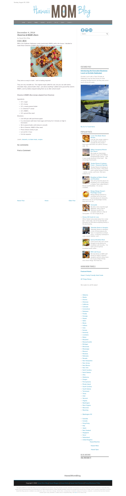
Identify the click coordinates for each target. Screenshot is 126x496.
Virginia (84, 400)
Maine (84, 337)
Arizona (84, 299)
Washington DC (87, 414)
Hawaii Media (65, 483)
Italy (83, 425)
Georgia (85, 316)
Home (23, 23)
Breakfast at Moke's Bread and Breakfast (99, 178)
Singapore (85, 432)
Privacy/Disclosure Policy (92, 483)
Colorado (85, 306)
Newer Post (20, 200)
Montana (85, 353)
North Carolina (87, 370)
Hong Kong (85, 423)
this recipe (49, 45)
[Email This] (18, 41)
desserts (24, 139)
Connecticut (86, 309)
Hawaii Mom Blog (42, 483)
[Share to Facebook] (24, 41)
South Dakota (86, 389)
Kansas (84, 330)
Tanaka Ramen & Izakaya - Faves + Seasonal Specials (99, 164)
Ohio (83, 375)
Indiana (84, 325)
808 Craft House (96, 252)
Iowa (83, 328)
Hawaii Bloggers (54, 483)
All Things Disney (86, 279)
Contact (69, 23)
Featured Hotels (86, 271)
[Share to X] (22, 41)
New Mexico (86, 365)
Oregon (84, 379)
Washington (86, 403)
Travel (62, 23)
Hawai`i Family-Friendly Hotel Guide (92, 275)
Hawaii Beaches (95, 442)
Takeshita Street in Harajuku (99, 227)
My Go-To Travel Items (88, 126)
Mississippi (85, 349)
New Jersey (86, 363)
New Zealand (86, 430)
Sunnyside (94, 205)
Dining (36, 23)
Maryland (85, 339)
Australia (85, 418)
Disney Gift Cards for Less (90, 217)
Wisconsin (85, 407)
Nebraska (85, 356)
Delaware (85, 311)
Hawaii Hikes (95, 445)
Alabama (85, 295)
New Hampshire (87, 360)
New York (85, 367)
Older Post (72, 200)
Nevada (84, 358)
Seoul (84, 435)
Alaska (84, 297)
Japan (84, 428)
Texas (84, 393)
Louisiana (85, 335)
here (76, 492)
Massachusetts (87, 342)
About (30, 23)
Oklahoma (85, 377)
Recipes (49, 23)
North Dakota (86, 372)
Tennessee (85, 391)
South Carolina (87, 386)
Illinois (84, 323)
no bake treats (32, 139)
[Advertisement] (87, 50)
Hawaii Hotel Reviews (76, 483)
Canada (84, 421)
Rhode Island (86, 384)
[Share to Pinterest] (26, 41)
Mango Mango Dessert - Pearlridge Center (98, 192)
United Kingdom (87, 440)
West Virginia (86, 405)
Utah (83, 396)
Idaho (84, 320)
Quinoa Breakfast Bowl (98, 239)
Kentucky (85, 332)
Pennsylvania (86, 382)
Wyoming (85, 410)
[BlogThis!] (20, 41)
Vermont (85, 398)
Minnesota (85, 346)
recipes (40, 139)
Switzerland (86, 437)
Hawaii (42, 23)
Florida (84, 313)
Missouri (85, 351)
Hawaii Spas (95, 449)
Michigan (85, 344)
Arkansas (85, 302)
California (85, 304)
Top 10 (56, 23)
